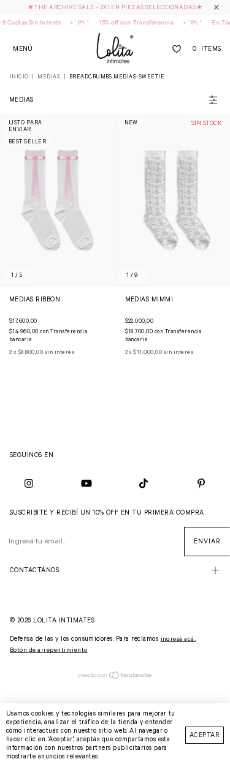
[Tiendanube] (115, 677)
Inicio (19, 77)
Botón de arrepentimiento (49, 650)
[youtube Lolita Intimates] (86, 484)
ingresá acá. (178, 639)
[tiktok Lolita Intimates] (144, 484)
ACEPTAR (205, 735)
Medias (48, 77)
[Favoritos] (176, 49)
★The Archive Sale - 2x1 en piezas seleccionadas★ (115, 7)
